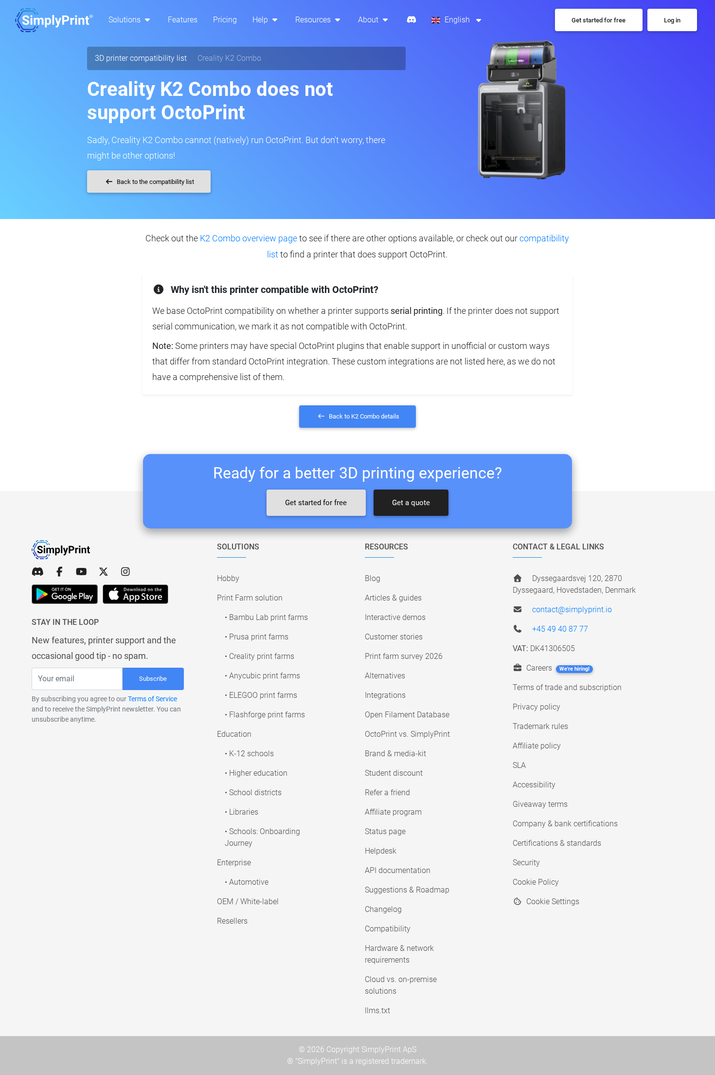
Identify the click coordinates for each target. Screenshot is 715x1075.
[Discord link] (38, 572)
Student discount (394, 773)
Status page (385, 831)
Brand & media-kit (395, 753)
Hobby (228, 578)
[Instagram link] (125, 572)
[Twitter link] (103, 572)
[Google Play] (65, 594)
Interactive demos (395, 617)
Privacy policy (536, 706)
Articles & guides (393, 597)
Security (526, 862)
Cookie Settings (551, 901)
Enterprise (234, 862)
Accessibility (534, 784)
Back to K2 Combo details (363, 416)
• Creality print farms (259, 656)
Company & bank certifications (565, 823)
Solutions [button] (125, 19)
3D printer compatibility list (141, 58)
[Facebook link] (60, 572)
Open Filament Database (407, 714)
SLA (519, 765)
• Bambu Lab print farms (266, 617)
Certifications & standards (557, 843)
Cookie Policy (536, 882)
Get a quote (411, 502)
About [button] (369, 19)
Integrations (385, 695)
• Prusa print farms (256, 636)
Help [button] (261, 19)
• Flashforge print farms (265, 714)
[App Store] (135, 594)
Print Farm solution (250, 597)
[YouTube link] (81, 572)
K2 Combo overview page (248, 238)
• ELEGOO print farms (261, 695)
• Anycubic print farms (262, 675)
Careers (557, 668)
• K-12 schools (249, 753)
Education (234, 734)
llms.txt (377, 1010)
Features (182, 19)
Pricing (225, 19)
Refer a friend (387, 792)
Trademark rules (540, 726)
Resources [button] (314, 19)
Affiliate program (393, 812)
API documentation (397, 870)
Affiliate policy (537, 745)
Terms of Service (152, 699)
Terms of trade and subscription (567, 687)
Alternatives (385, 675)
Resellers (232, 921)
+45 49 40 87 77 (560, 629)
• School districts (253, 792)
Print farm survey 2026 (404, 656)
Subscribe (153, 678)
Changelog (383, 909)
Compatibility (388, 928)
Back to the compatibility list (154, 181)
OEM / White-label (248, 901)
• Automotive (246, 882)
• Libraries (241, 812)
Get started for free (316, 502)
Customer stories (394, 636)
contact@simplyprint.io (572, 609)
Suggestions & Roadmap (407, 889)
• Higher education (256, 773)
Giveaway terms (540, 804)
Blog (372, 578)
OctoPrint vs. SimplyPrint (407, 734)
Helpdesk (380, 851)
